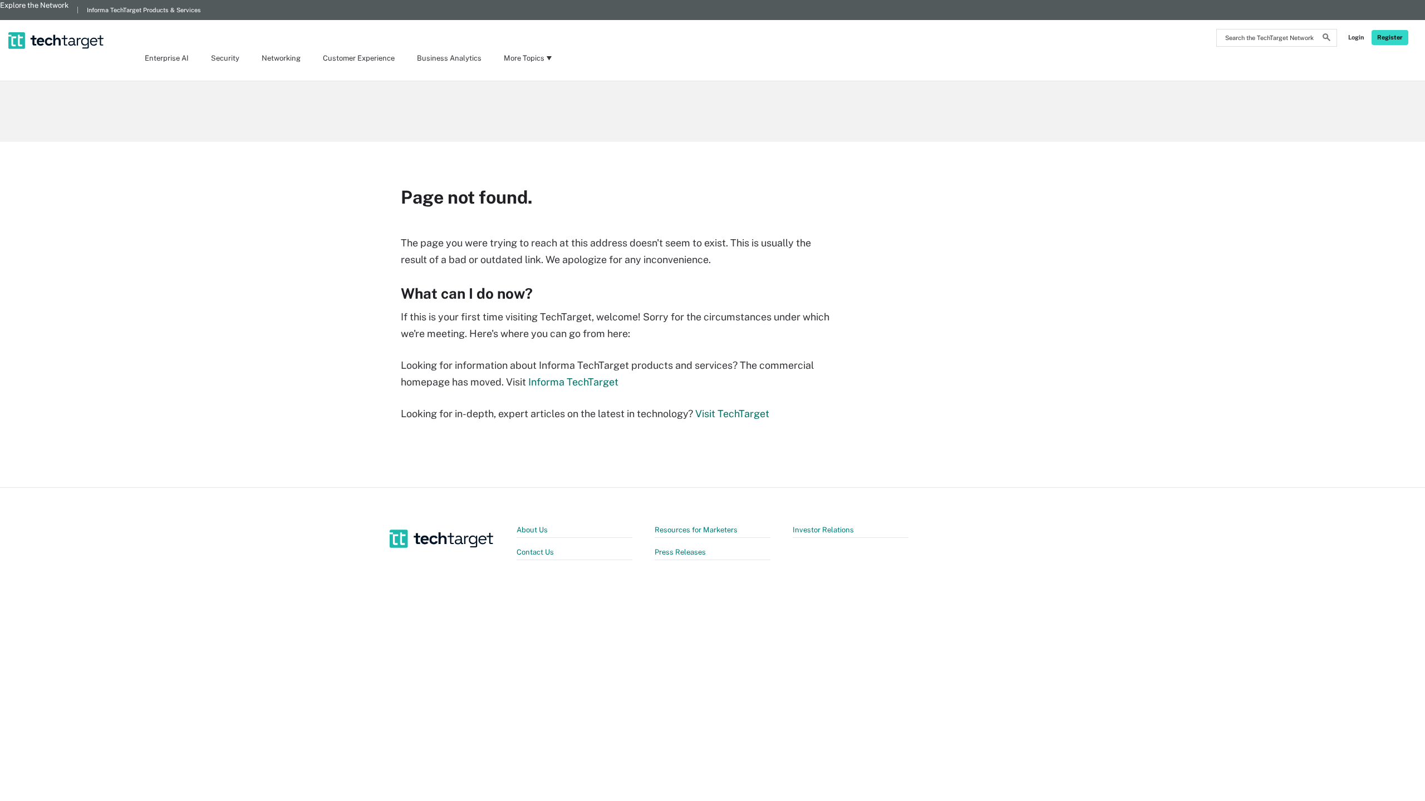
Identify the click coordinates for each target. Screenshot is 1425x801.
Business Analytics (449, 58)
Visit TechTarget (732, 413)
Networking (281, 58)
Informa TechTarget (573, 382)
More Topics (524, 58)
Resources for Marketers (696, 530)
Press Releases (680, 552)
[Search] (1326, 39)
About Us (532, 530)
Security (225, 58)
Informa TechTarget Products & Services (144, 10)
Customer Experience (359, 58)
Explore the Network (34, 5)
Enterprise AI (167, 58)
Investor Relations (823, 530)
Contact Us (535, 552)
